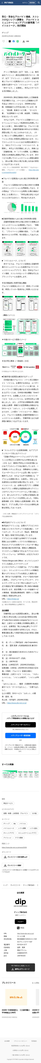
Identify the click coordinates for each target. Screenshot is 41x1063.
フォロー (20, 921)
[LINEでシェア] (17, 41)
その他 (34, 813)
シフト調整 (22, 828)
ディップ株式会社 (28, 885)
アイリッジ (7, 838)
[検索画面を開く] (39, 2)
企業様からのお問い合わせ (20, 1050)
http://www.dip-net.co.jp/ (25, 933)
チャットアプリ (8, 833)
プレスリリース (15, 885)
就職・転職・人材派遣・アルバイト (15, 813)
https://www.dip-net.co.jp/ (16, 703)
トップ (5, 885)
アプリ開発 (19, 838)
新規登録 (32, 3)
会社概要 (7, 1041)
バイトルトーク (8, 828)
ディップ (6, 823)
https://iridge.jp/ (13, 599)
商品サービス (8, 803)
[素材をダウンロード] (23, 41)
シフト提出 (33, 828)
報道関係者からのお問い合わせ (20, 1046)
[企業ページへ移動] (20, 903)
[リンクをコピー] (27, 41)
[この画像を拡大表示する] (9, 774)
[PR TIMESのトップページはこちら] (8, 3)
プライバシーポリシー (20, 1041)
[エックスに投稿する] (9, 41)
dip (15, 823)
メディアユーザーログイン (20, 725)
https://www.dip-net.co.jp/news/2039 (14, 847)
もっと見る (35, 983)
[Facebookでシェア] (13, 41)
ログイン (25, 3)
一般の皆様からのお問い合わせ (20, 1055)
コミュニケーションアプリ (27, 833)
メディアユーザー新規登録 (20, 735)
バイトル (23, 823)
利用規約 (34, 1041)
